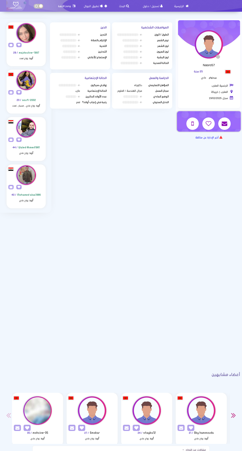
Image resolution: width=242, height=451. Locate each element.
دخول (146, 6)
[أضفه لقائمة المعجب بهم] (208, 121)
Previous (8, 415)
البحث (122, 6)
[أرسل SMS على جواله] (193, 121)
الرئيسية (179, 6)
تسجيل (155, 6)
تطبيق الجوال (91, 6)
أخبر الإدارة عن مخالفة (207, 137)
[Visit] (26, 33)
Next (233, 415)
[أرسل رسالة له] (224, 121)
